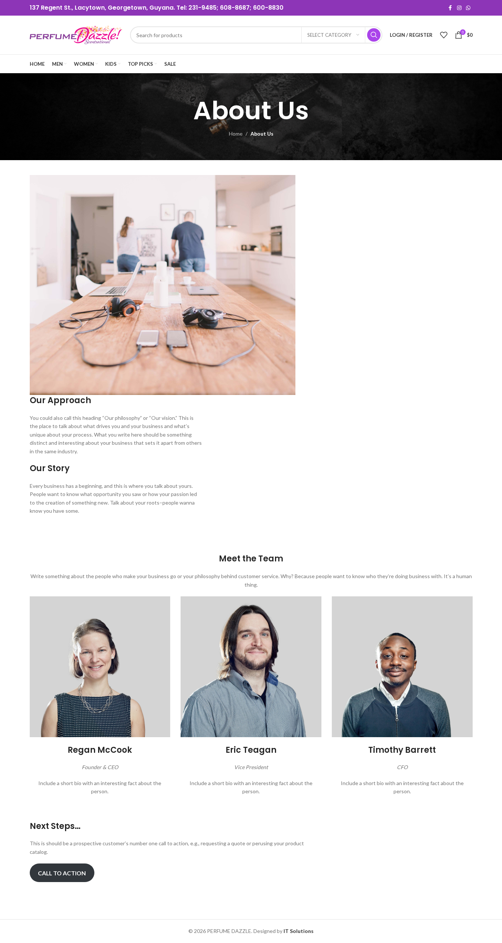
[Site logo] (76, 34)
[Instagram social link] (459, 8)
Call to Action (62, 872)
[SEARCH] (373, 35)
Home (236, 133)
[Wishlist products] (443, 34)
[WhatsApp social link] (468, 8)
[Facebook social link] (450, 8)
